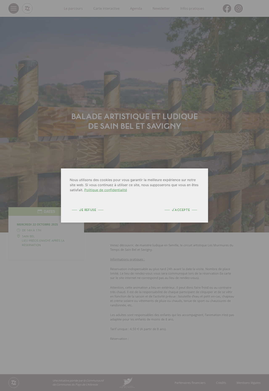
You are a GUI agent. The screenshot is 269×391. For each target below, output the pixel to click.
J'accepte (181, 210)
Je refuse (87, 210)
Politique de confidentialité (105, 190)
